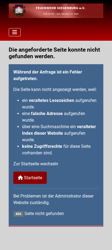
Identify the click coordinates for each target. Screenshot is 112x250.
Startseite (32, 177)
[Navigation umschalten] (15, 32)
